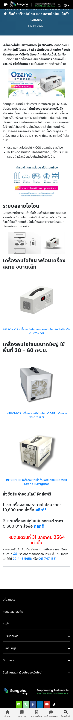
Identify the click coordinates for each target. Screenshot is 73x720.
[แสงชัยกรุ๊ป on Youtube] (47, 704)
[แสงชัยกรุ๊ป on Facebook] (33, 704)
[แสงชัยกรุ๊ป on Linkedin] (40, 704)
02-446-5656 (22, 559)
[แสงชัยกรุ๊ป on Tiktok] (54, 704)
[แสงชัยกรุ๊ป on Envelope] (19, 704)
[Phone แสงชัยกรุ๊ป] (26, 704)
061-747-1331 (47, 559)
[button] (65, 6)
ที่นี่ (15, 554)
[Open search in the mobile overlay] (59, 5)
